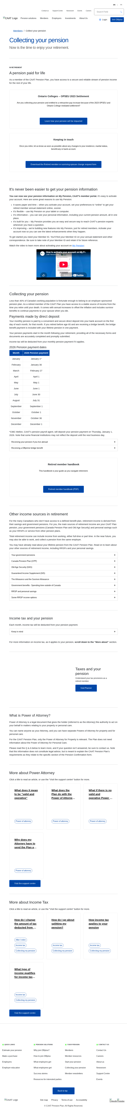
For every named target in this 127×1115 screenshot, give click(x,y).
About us (100, 1062)
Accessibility (81, 1100)
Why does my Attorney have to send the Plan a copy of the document (24, 843)
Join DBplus (117, 20)
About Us (83, 18)
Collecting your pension (75, 1068)
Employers (56, 18)
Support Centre (57, 11)
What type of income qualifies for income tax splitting (24, 973)
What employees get (43, 1068)
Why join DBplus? (41, 1050)
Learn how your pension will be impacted (63, 121)
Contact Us (101, 1050)
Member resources (73, 1056)
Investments (70, 18)
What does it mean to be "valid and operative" (26, 794)
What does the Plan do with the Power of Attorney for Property (62, 794)
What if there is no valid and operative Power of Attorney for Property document (100, 794)
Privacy (54, 1100)
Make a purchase (9, 1056)
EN (114, 5)
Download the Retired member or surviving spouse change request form (63, 164)
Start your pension (73, 1062)
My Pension (78, 245)
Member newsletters (74, 1073)
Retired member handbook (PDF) (63, 489)
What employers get (42, 1062)
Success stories (41, 1073)
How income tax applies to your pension (99, 923)
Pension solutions (28, 18)
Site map (44, 1100)
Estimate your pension (12, 1050)
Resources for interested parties (48, 1079)
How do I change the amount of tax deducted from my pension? (25, 924)
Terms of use (67, 1100)
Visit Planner (86, 688)
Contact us (45, 11)
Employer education (11, 1068)
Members (44, 18)
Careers (88, 11)
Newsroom (70, 11)
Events (80, 11)
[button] (121, 12)
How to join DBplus (42, 1056)
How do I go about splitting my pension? (62, 923)
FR (121, 5)
